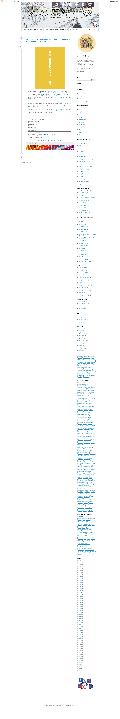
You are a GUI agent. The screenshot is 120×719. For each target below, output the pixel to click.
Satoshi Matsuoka (92, 469)
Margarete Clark (85, 434)
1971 (80, 668)
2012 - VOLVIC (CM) (83, 258)
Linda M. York (80, 430)
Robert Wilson (83, 464)
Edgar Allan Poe (80, 392)
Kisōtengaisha (88, 532)
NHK (94, 537)
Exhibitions (81, 96)
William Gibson (91, 496)
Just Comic (88, 364)
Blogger (67, 707)
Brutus (93, 357)
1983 (80, 646)
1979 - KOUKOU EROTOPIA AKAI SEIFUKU (86, 220)
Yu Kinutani (80, 510)
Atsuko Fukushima (87, 387)
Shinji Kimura (87, 472)
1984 (80, 644)
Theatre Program (82, 184)
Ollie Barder (85, 458)
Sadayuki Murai (86, 468)
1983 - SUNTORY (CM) (83, 229)
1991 (80, 630)
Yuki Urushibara (90, 510)
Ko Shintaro (86, 425)
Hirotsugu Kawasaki (81, 403)
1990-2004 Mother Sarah (83, 301)
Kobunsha (79, 534)
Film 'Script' (81, 338)
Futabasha (89, 526)
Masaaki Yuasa (91, 436)
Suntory (79, 548)
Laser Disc (81, 124)
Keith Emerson (80, 422)
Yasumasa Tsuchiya (81, 501)
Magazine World (83, 535)
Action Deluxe (80, 356)
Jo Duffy (85, 409)
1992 (80, 628)
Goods (80, 121)
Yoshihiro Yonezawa (89, 507)
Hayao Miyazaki (86, 395)
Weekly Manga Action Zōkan (90, 375)
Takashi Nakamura (87, 487)
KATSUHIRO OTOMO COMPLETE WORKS (55, 94)
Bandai (84, 519)
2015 (80, 582)
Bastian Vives (84, 389)
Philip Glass (86, 461)
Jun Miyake (91, 411)
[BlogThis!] (31, 143)
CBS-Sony (85, 521)
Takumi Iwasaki (92, 488)
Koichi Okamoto (91, 425)
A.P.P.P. (79, 516)
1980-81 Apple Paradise (83, 280)
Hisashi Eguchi (80, 408)
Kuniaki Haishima (81, 428)
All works (80, 142)
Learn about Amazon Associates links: (57, 29)
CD (79, 112)
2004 (80, 604)
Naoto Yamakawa (80, 449)
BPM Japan (79, 519)
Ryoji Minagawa (80, 466)
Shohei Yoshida (92, 474)
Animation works (82, 143)
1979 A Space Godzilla (83, 272)
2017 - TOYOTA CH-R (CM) (84, 214)
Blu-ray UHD (81, 109)
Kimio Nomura (80, 425)
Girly (85, 362)
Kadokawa (79, 530)
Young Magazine (86, 376)
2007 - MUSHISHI (82, 209)
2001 (80, 610)
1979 (80, 654)
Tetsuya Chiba (93, 491)
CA (73, 29)
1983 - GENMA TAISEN (84, 227)
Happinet (79, 527)
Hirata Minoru (93, 398)
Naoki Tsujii (91, 447)
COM (79, 359)
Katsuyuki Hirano (81, 415)
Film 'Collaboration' (82, 333)
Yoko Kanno (86, 502)
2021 (80, 570)
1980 (80, 652)
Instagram (30, 29)
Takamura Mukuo (80, 487)
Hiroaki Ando (80, 400)
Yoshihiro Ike (88, 506)
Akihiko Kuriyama (81, 382)
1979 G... (80, 274)
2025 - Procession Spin (83, 322)
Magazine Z (86, 365)
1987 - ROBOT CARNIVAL (84, 194)
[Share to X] (33, 143)
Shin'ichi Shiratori (88, 471)
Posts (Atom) (29, 162)
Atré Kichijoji (86, 518)
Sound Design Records (91, 546)
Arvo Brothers (80, 387)
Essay (80, 332)
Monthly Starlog (80, 368)
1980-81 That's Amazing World (85, 285)
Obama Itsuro (80, 458)
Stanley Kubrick (85, 480)
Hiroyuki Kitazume (88, 404)
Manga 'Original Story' (83, 347)
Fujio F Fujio (86, 392)
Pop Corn (91, 370)
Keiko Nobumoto (87, 420)
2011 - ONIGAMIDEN (83, 256)
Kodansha (83, 534)
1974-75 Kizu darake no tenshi (84, 269)
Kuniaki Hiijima (87, 428)
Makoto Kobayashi (88, 431)
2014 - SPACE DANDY (83, 259)
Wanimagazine (93, 553)
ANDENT (82, 516)
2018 (80, 576)
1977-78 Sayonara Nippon (84, 270)
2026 (80, 560)
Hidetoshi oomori (87, 398)
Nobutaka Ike (80, 455)
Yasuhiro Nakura (87, 499)
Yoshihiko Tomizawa (81, 506)
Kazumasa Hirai (85, 419)
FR (83, 29)
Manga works (81, 145)
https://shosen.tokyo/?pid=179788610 (56, 133)
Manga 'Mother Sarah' (83, 169)
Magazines (81, 126)
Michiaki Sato (92, 439)
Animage (85, 356)
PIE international (85, 540)
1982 (80, 648)
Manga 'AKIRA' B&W (83, 158)
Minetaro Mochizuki (87, 441)
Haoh (79, 364)
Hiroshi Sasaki (80, 401)
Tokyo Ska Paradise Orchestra (89, 549)
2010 (80, 592)
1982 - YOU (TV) (82, 224)
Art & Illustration (82, 153)
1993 (80, 626)
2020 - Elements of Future (84, 319)
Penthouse (87, 370)
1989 (80, 634)
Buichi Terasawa (90, 389)
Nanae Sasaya (86, 447)
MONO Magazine (81, 365)
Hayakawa (83, 527)
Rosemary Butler (89, 464)
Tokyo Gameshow (81, 549)
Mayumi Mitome (87, 438)
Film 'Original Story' (82, 337)
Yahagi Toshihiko (86, 498)
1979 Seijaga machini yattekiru (84, 275)
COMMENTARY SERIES (38, 102)
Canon (90, 523)
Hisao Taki (94, 406)
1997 (80, 618)
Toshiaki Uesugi (88, 493)
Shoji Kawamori (80, 476)
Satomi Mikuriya (80, 469)
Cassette (80, 116)
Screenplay (81, 176)
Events (80, 98)
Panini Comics (91, 540)
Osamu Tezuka (80, 461)
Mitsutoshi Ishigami (81, 444)
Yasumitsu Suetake (88, 501)
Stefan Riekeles (91, 480)
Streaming (80, 129)
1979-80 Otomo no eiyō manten (85, 277)
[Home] (21, 154)
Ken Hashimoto (86, 422)
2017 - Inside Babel (82, 317)
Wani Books (88, 553)
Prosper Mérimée (80, 463)
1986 (80, 640)
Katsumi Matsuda (81, 414)
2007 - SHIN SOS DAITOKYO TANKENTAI (85, 252)
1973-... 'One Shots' (82, 267)
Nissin (88, 538)
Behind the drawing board (84, 101)
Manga (80, 345)
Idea (81, 364)
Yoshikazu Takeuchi (81, 509)
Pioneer (85, 541)
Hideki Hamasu (80, 398)
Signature (80, 350)
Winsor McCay (80, 498)
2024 (80, 564)
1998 (80, 616)
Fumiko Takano (91, 392)
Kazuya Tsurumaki (81, 420)
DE (80, 29)
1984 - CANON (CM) (83, 231)
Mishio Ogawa (80, 442)
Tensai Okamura (87, 491)
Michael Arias (80, 439)
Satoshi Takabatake (81, 471)
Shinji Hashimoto (81, 472)
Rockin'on (79, 372)
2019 (80, 574)
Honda (87, 527)
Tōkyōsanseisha (86, 551)
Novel (80, 174)
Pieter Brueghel (91, 461)
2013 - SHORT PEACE (83, 210)
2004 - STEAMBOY (83, 207)
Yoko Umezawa (80, 504)
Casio (93, 523)
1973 (80, 666)
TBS (82, 548)
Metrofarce (84, 537)
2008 (80, 596)
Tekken (85, 548)
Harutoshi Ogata (80, 395)
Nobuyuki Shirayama (86, 455)
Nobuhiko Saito (86, 453)
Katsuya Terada (87, 414)
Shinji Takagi (92, 472)
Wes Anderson (86, 496)
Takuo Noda (86, 490)
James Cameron (92, 408)
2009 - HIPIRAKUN (83, 254)
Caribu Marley (85, 390)
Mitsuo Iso (93, 442)
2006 (80, 600)
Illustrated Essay (82, 342)
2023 (80, 566)
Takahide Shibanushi (87, 485)
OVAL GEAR (93, 538)
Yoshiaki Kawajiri (87, 504)
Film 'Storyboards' (82, 340)
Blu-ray (80, 107)
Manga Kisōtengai (81, 367)
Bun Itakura (80, 390)
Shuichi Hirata (85, 479)
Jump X (84, 364)
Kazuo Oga (91, 419)
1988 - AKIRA (81, 195)
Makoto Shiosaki (87, 433)
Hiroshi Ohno (92, 400)
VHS (80, 134)
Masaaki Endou (85, 436)
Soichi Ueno (80, 480)
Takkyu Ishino (86, 488)
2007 (80, 598)
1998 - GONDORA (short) (84, 204)
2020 (80, 572)
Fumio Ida (79, 393)
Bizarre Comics (80, 521)
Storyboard (81, 179)
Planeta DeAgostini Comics (82, 543)
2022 (80, 568)
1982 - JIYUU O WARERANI (85, 190)
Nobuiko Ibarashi (92, 453)
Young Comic (80, 376)
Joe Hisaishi (90, 409)
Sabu (92, 466)
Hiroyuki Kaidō (88, 403)
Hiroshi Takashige (86, 401)
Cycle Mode (93, 359)
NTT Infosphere (80, 538)
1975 (80, 662)
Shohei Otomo (87, 474)
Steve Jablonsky (80, 482)
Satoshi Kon (86, 469)
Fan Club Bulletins (82, 156)
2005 (80, 602)
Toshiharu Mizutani (81, 494)
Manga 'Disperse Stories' (83, 168)
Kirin (84, 532)
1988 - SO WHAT (82, 240)
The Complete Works (83, 181)
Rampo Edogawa (87, 463)
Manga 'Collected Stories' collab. (85, 166)
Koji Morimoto (80, 426)
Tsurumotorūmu (80, 551)
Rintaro (79, 464)
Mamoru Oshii (93, 433)
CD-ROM (80, 114)
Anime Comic (81, 151)
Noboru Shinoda (80, 452)
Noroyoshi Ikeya (86, 457)
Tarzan (83, 373)
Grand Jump (92, 362)
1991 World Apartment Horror (84, 303)
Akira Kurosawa (80, 384)
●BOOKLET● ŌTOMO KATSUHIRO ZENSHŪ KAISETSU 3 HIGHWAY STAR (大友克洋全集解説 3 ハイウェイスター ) (49, 40)
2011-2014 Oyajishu (83, 292)
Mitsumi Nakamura (87, 442)
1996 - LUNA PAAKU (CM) (84, 200)
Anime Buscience (90, 356)
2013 (80, 586)
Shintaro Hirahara (80, 474)
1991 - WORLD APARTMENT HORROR (87, 197)
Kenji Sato (85, 423)
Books (38, 140)
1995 (80, 622)
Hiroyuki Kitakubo (81, 404)
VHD (80, 132)
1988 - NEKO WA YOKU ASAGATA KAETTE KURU (86, 238)
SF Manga (93, 372)
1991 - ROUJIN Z (82, 241)
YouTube (36, 29)
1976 (80, 660)
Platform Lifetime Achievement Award (84, 545)
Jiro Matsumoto (80, 409)
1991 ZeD (80, 305)
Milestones (81, 91)
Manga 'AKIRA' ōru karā (83, 163)
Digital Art (81, 330)
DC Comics (79, 526)
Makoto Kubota (80, 433)
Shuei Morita (80, 479)
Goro (88, 362)
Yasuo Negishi (80, 502)
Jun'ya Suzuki (44, 140)
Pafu (84, 370)
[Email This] (30, 143)
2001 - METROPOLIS (83, 248)
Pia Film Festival (80, 541)
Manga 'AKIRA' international (84, 161)
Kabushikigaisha (89, 529)
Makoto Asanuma (81, 431)
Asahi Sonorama (80, 518)
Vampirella (87, 373)
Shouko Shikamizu (88, 477)
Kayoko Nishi (87, 415)
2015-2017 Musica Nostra (84, 294)
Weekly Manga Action (81, 375)
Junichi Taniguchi (86, 412)
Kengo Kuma (80, 423)
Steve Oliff (86, 482)
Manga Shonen (87, 367)
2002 (80, 608)
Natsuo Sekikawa (87, 449)
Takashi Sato (94, 487)
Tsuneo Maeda (80, 496)
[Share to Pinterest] (36, 143)
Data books (81, 154)
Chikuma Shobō (85, 524)
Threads (46, 29)
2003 (80, 606)
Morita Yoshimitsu (81, 445)
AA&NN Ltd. (85, 74)
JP (67, 29)
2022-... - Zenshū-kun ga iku (84, 295)
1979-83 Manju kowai (83, 279)
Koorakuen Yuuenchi (90, 534)
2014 (80, 584)
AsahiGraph (80, 357)
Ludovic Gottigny (86, 430)
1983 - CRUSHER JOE (83, 226)
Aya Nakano (93, 387)
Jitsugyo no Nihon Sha (81, 529)
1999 (80, 614)
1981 (80, 650)
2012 (80, 588)
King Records (80, 532)
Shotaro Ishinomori (81, 477)
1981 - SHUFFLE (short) (83, 222)
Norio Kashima (80, 457)
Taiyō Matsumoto (90, 483)
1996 (80, 620)
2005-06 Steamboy (82, 308)
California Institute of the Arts (82, 523)
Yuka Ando (85, 510)
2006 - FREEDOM (82, 250)
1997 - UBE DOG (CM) (83, 243)
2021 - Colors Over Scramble (84, 321)
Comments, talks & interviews (84, 100)
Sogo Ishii (90, 479)
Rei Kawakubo (93, 463)
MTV (79, 535)
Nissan (85, 538)
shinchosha (79, 554)
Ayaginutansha (92, 518)
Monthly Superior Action (88, 368)
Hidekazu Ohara (92, 397)
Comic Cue (88, 359)
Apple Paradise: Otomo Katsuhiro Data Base (47, 92)
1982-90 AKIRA (82, 287)
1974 (80, 664)
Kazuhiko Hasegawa (88, 417)
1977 (80, 658)
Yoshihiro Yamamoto (81, 507)
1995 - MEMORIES (83, 199)
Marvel (93, 535)
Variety (91, 373)
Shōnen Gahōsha (80, 546)
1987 (80, 638)
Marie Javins (91, 434)
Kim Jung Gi (90, 423)
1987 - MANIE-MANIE (83, 192)
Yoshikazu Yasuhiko (88, 509)
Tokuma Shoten (90, 548)
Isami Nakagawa (86, 408)
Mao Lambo (80, 434)
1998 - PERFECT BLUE (83, 245)
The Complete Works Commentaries (55, 140)
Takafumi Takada (80, 485)
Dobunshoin (85, 526)
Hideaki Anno (86, 397)
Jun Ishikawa (86, 411)
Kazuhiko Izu (80, 419)
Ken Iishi (91, 422)
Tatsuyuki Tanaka (80, 491)
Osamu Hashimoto (87, 460)
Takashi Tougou (80, 488)
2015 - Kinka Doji (82, 316)
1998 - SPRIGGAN (82, 246)
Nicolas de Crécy (86, 450)
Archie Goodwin (89, 385)
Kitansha (93, 532)
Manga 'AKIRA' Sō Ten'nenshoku (85, 159)
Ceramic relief (81, 328)
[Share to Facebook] (34, 143)
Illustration (81, 343)
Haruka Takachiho (91, 393)
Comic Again (83, 359)
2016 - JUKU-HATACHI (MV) (85, 212)
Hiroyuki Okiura (88, 406)
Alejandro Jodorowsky (81, 385)
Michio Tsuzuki (80, 441)
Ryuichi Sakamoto (87, 466)
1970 (80, 670)
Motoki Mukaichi (88, 445)
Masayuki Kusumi (81, 438)
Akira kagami (86, 384)
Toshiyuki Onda (87, 494)
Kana (83, 530)
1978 (80, 656)
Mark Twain (80, 436)
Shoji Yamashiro (86, 476)
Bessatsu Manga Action (86, 357)
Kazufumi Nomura (81, 417)
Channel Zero (80, 524)
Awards (80, 95)
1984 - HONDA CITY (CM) (84, 232)
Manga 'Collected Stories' (83, 164)
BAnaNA (79, 389)
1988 (80, 636)
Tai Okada (85, 483)
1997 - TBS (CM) (82, 202)
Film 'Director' (81, 335)
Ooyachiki (90, 458)
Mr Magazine (80, 370)
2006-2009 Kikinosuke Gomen (85, 310)
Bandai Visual (88, 519)
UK (77, 29)
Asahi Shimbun (88, 516)
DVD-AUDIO (81, 119)
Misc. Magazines (82, 173)
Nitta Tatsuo (92, 450)
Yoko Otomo (91, 502)
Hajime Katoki (84, 393)
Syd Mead (90, 482)
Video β (80, 136)
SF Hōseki (89, 372)
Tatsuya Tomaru (92, 490)
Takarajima (79, 373)
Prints (80, 127)
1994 (80, 624)
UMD (80, 131)
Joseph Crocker (80, 411)
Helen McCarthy (80, 397)
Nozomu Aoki (92, 457)
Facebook (24, 29)
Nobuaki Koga (80, 453)
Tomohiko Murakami (81, 493)
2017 (80, 578)
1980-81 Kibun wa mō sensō (84, 284)
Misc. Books (81, 171)
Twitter (41, 29)
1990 (80, 632)
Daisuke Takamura (91, 390)
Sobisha (85, 546)
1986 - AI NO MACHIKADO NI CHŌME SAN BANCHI (87, 235)
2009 (80, 594)
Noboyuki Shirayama (87, 452)
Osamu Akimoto (80, 460)
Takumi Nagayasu (81, 490)
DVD (80, 117)
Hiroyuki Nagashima (81, 406)
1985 (80, 642)
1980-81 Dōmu (81, 282)
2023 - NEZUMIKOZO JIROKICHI (86, 261)
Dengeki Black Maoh (92, 361)
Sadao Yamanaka (80, 468)
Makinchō (91, 365)
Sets (79, 178)
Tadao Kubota (80, 483)
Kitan (92, 364)
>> (85, 71)
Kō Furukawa (93, 428)
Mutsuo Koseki (80, 447)
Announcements (82, 93)
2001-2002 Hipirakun (83, 306)
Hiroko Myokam (86, 400)
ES (90, 29)
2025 (80, 562)
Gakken (93, 526)
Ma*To (92, 430)
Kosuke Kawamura (87, 426)
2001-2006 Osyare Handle (84, 290)
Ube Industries (92, 551)
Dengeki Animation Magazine (82, 361)
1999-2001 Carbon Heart (83, 289)
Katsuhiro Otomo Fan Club (89, 530)
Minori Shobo (90, 537)
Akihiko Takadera (88, 382)
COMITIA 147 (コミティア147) (57, 109)
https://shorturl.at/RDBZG (49, 134)
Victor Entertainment (81, 553)
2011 (80, 590)
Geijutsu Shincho (80, 362)
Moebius (87, 444)
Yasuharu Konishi (81, 499)
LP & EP (80, 122)
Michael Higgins (86, 439)
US (70, 29)
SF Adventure (84, 372)
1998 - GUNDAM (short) (84, 205)
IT (86, 29)
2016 (80, 580)
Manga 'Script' (81, 348)
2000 (80, 612)
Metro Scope (80, 537)
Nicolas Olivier (80, 450)
